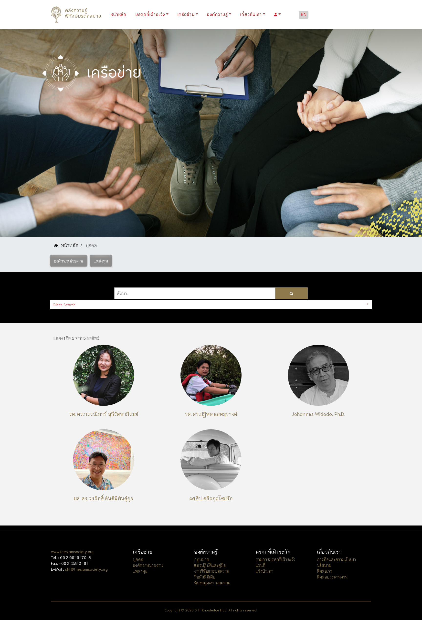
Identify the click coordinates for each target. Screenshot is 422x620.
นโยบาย (324, 564)
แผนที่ (260, 564)
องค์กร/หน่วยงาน (148, 564)
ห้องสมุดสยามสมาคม (212, 582)
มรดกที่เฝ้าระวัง (150, 14)
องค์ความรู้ (217, 14)
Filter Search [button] (64, 304)
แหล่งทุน (140, 570)
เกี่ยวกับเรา (251, 14)
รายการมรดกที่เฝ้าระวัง (275, 559)
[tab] (211, 304)
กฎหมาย (201, 559)
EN (304, 14)
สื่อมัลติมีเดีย (204, 576)
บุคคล (138, 559)
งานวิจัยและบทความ (211, 570)
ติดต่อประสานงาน (332, 576)
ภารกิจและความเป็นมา (336, 559)
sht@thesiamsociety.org (86, 568)
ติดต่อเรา (324, 570)
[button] (68, 261)
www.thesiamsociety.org (72, 551)
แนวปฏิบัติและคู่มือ (210, 564)
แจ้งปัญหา (265, 570)
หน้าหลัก (119, 14)
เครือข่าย (186, 14)
